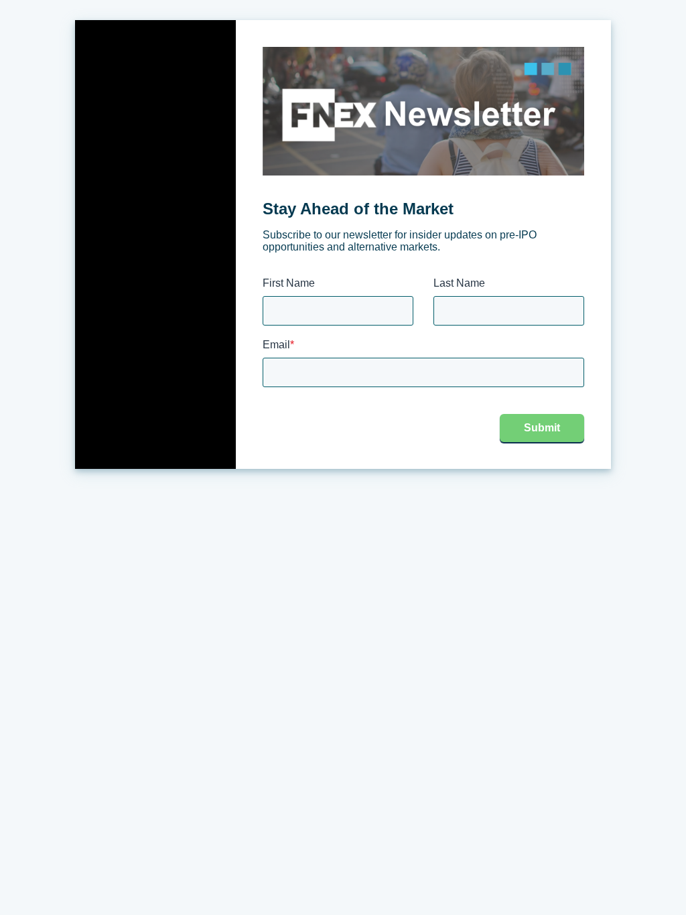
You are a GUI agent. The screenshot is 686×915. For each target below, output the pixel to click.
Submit (542, 427)
